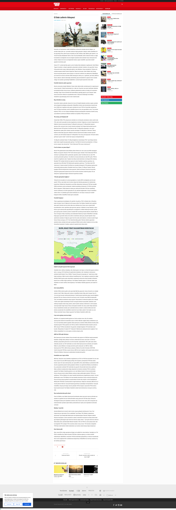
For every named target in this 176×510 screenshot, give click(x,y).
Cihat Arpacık (57, 20)
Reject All (18, 504)
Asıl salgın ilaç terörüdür (113, 73)
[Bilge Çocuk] (92, 495)
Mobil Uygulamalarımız (109, 0)
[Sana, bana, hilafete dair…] (103, 19)
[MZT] (98, 491)
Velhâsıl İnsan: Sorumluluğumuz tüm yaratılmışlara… (112, 58)
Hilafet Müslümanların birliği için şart (114, 27)
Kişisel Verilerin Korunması (96, 499)
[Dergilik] (110, 495)
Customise (9, 504)
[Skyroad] (104, 495)
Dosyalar (107, 8)
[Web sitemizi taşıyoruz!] (103, 34)
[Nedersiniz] (115, 495)
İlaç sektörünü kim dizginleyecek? (111, 66)
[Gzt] (78, 491)
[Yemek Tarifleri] (84, 491)
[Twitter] (116, 505)
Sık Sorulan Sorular (84, 499)
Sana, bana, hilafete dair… (113, 18)
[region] (18, 500)
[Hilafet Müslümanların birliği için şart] (103, 27)
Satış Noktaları (104, 103)
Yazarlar (78, 8)
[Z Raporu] (77, 495)
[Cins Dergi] (84, 495)
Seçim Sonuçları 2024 (108, 499)
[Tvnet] (71, 491)
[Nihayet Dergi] (68, 495)
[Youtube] (122, 0)
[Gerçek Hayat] (88, 495)
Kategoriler (99, 8)
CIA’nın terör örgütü (88, 474)
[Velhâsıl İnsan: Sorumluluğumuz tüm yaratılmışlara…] (103, 58)
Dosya (55, 13)
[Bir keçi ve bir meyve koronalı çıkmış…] (103, 50)
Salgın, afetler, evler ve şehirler (112, 89)
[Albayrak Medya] (87, 488)
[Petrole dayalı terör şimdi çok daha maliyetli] (103, 42)
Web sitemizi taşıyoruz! (113, 34)
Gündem (109, 48)
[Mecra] (91, 491)
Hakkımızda (63, 8)
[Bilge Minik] (96, 495)
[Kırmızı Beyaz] (100, 495)
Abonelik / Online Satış (107, 97)
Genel (109, 79)
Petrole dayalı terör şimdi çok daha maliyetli (114, 42)
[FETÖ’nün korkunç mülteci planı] (76, 469)
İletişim (115, 0)
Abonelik (101, 0)
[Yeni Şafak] (63, 491)
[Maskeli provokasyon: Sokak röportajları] (61, 469)
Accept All (27, 504)
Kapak (109, 17)
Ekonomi (109, 40)
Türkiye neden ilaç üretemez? (114, 80)
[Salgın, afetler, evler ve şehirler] (103, 89)
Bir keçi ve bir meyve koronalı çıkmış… (114, 50)
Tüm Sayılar (91, 8)
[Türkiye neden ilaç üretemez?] (103, 81)
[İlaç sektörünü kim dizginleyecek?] (103, 66)
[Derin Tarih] (60, 495)
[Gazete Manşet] (108, 491)
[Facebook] (118, 0)
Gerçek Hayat (110, 32)
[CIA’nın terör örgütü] (91, 469)
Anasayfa (56, 8)
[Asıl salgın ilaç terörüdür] (103, 73)
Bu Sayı (85, 8)
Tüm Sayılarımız (105, 100)
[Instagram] (121, 0)
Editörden (71, 8)
